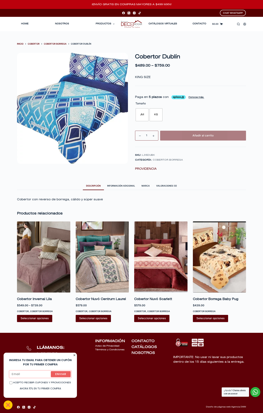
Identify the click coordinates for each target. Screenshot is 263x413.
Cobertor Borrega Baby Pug (215, 299)
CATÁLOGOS (144, 347)
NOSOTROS (143, 353)
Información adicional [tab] (121, 185)
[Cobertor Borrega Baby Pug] (219, 257)
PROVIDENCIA (146, 168)
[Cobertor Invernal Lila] (43, 257)
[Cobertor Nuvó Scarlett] (160, 257)
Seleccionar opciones (35, 318)
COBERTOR (23, 311)
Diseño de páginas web (218, 407)
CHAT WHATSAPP (233, 12)
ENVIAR (60, 374)
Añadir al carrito (203, 135)
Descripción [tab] (93, 185)
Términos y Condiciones (110, 350)
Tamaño (140, 103)
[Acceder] (244, 24)
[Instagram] (134, 13)
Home (24, 24)
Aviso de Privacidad (107, 346)
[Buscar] (238, 24)
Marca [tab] (146, 185)
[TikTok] (139, 13)
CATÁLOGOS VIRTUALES (162, 24)
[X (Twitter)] (129, 13)
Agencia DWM (238, 407)
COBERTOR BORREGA (168, 160)
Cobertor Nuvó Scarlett (153, 299)
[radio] (142, 114)
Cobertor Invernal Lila (34, 299)
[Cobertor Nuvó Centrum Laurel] (102, 257)
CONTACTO (199, 24)
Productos (103, 24)
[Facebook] (123, 13)
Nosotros (62, 24)
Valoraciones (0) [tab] (166, 185)
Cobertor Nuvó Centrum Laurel (101, 299)
